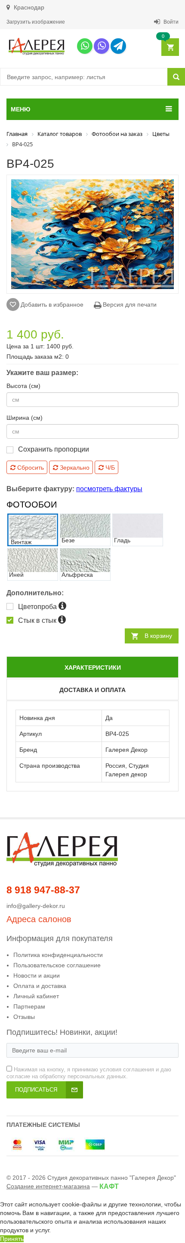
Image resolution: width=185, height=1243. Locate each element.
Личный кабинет (36, 996)
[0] (170, 47)
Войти (170, 22)
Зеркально (73, 467)
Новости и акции (36, 975)
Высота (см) (23, 385)
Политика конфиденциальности (58, 954)
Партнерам (29, 1006)
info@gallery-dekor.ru (35, 905)
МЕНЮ (20, 109)
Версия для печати (129, 304)
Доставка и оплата (92, 689)
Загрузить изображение (35, 22)
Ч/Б (109, 467)
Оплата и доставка (39, 985)
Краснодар (28, 7)
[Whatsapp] (84, 46)
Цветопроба (38, 606)
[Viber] (101, 46)
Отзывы (24, 1016)
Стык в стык (38, 620)
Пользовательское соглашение (57, 965)
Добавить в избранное (52, 304)
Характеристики (93, 667)
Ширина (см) (24, 417)
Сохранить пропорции (53, 449)
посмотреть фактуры (109, 488)
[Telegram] (118, 46)
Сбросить (29, 467)
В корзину (158, 635)
